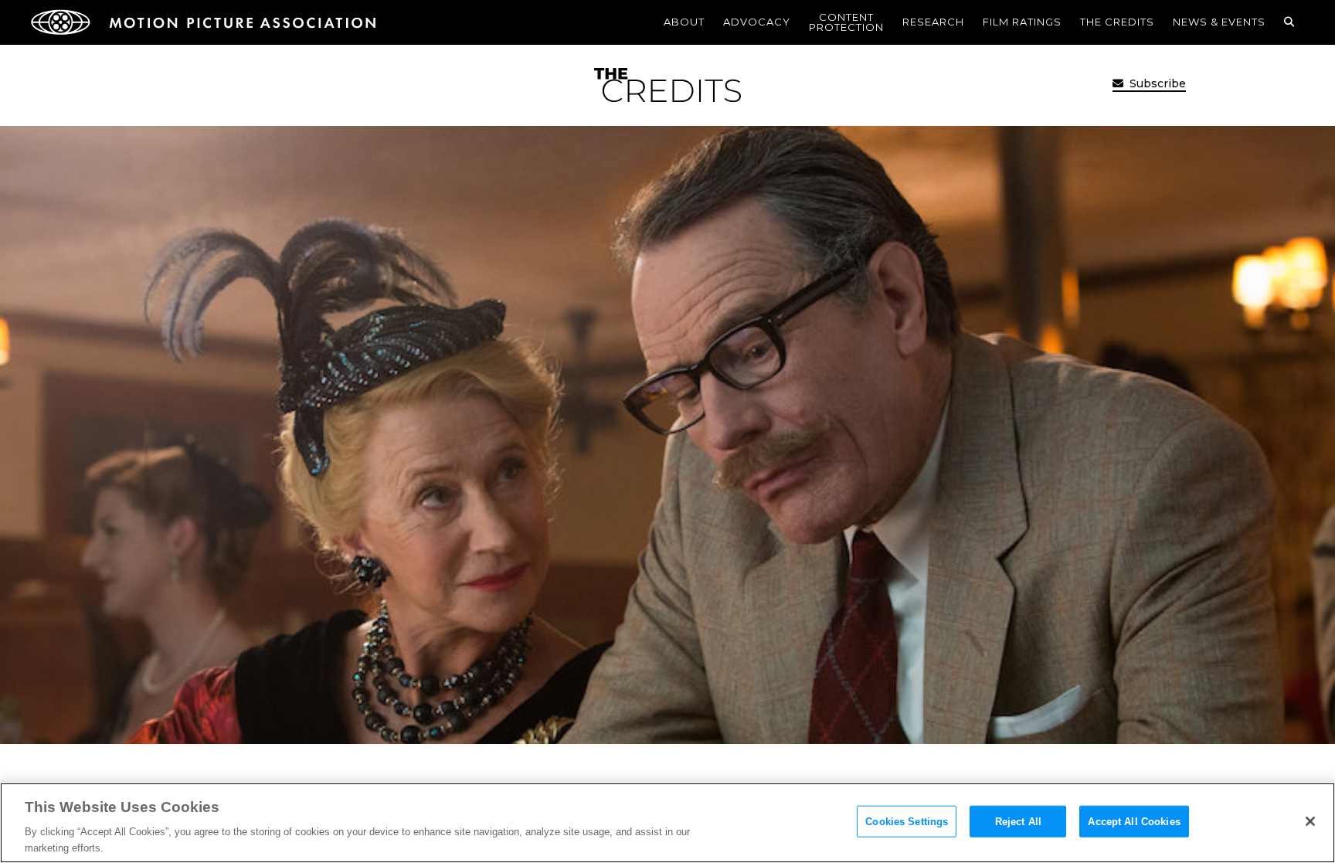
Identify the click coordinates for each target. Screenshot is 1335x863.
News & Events (1219, 21)
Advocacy (756, 21)
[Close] (1310, 821)
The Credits (1117, 21)
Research (933, 21)
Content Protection (846, 22)
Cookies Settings (906, 821)
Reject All (1018, 821)
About (684, 21)
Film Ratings (1022, 21)
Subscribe (1156, 83)
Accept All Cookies (1134, 821)
